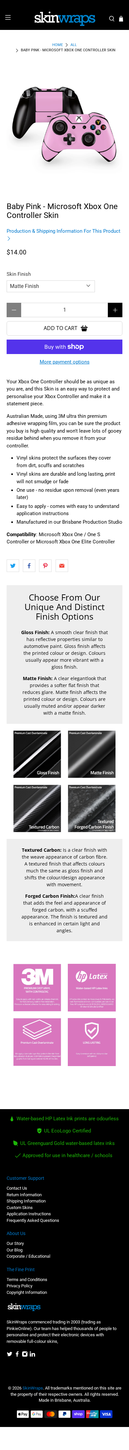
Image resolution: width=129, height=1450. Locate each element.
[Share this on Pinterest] (45, 565)
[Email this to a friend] (62, 565)
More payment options (65, 362)
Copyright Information (27, 1292)
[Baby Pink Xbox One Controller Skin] (65, 125)
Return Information (24, 1194)
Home (57, 45)
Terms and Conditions (27, 1279)
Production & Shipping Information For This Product (63, 231)
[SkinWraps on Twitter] (10, 1355)
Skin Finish (19, 274)
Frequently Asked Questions (33, 1220)
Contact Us (17, 1188)
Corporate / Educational (28, 1256)
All (73, 45)
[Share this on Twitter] (13, 565)
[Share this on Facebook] (29, 565)
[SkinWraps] (64, 18)
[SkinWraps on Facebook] (17, 1355)
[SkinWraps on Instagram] (25, 1355)
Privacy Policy (19, 1285)
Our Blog (14, 1250)
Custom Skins (20, 1207)
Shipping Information (26, 1201)
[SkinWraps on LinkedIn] (32, 1355)
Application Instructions (29, 1213)
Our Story (15, 1243)
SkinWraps (32, 1388)
